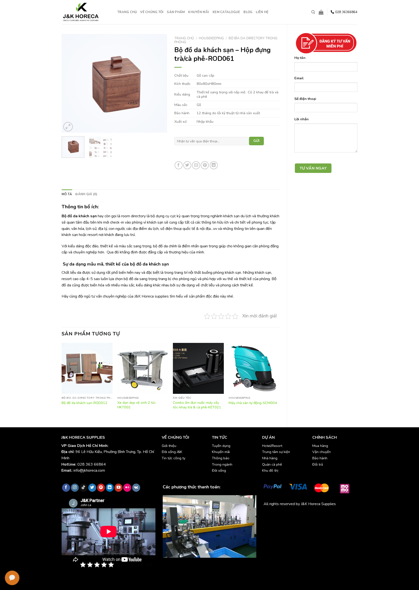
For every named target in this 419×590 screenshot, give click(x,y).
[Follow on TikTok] (84, 488)
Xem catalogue (226, 12)
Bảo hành (319, 458)
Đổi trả (317, 464)
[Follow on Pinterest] (101, 488)
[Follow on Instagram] (75, 488)
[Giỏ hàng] (321, 12)
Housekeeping (211, 38)
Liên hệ (262, 12)
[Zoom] (68, 126)
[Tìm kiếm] (313, 12)
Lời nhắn (301, 119)
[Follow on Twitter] (92, 488)
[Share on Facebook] (179, 165)
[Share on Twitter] (187, 165)
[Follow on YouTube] (118, 488)
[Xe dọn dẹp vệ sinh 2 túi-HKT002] (142, 368)
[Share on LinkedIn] (214, 165)
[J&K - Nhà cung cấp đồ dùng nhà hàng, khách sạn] (86, 12)
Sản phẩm (176, 12)
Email (299, 78)
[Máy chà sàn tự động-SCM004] (254, 368)
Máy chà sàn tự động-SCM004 (253, 403)
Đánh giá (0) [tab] (86, 194)
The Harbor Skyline (280, 521)
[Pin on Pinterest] (205, 165)
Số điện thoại (305, 98)
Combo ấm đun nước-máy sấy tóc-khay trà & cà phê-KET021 (197, 404)
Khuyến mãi (198, 12)
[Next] (158, 83)
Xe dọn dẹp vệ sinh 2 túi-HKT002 (136, 404)
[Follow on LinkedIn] (110, 488)
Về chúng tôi (151, 12)
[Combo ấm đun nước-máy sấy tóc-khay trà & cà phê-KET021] (198, 368)
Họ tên (300, 57)
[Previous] (69, 83)
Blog (247, 12)
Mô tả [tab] (67, 194)
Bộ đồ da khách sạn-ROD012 (84, 403)
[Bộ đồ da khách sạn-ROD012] (87, 368)
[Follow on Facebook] (66, 488)
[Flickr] (127, 488)
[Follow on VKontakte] (136, 488)
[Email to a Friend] (196, 165)
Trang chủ (127, 12)
